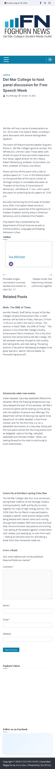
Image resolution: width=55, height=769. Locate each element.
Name (6, 605)
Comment (8, 566)
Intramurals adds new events (19, 393)
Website (7, 633)
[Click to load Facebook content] (27, 744)
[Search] (50, 59)
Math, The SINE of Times (17, 307)
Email (6, 619)
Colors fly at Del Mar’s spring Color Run (25, 493)
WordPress (45, 765)
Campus (6, 75)
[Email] (11, 264)
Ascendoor (21, 765)
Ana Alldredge (12, 95)
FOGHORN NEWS (30, 761)
